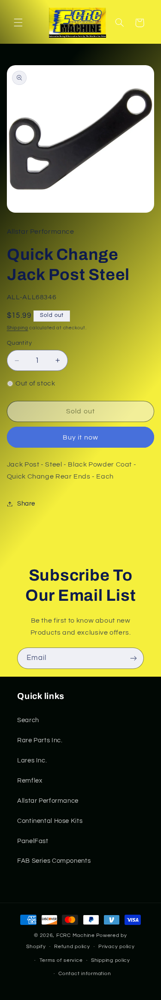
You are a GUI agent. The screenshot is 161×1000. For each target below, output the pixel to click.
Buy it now (80, 437)
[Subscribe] (133, 658)
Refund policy (72, 946)
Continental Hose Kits (49, 821)
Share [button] (26, 503)
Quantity (19, 343)
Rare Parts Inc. (39, 740)
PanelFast (33, 841)
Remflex (29, 780)
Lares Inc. (32, 760)
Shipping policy (110, 960)
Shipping (17, 327)
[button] (18, 23)
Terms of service (61, 960)
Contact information (84, 973)
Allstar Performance (48, 801)
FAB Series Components (54, 861)
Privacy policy (116, 946)
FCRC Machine (75, 935)
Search (28, 720)
